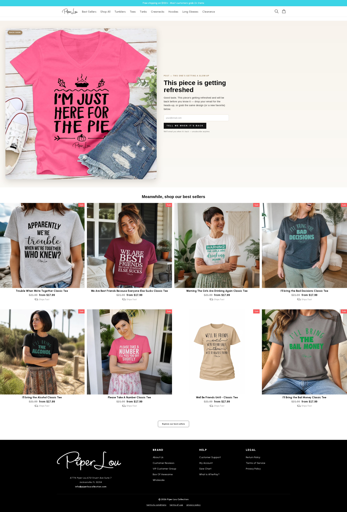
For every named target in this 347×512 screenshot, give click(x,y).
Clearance (208, 11)
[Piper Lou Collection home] (91, 460)
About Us (158, 457)
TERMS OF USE (176, 505)
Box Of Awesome (163, 474)
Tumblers (120, 11)
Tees (133, 11)
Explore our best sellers (173, 424)
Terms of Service (255, 463)
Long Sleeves (190, 11)
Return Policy (253, 457)
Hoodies (173, 11)
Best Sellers (89, 11)
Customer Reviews (163, 463)
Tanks (143, 11)
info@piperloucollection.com (90, 486)
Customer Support (210, 457)
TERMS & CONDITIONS (156, 505)
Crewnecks (157, 11)
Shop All (105, 11)
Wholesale (159, 480)
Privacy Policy (253, 468)
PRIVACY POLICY (194, 505)
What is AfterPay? (209, 474)
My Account (206, 463)
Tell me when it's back (185, 126)
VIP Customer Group (164, 468)
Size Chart (205, 468)
